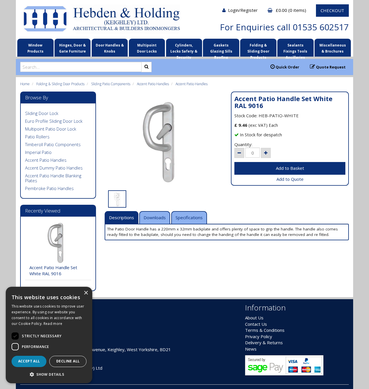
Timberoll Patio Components (53, 144)
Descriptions (121, 217)
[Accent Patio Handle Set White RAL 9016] (164, 142)
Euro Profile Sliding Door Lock (53, 121)
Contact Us (256, 324)
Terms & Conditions (265, 330)
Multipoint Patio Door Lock (50, 129)
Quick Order (287, 67)
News (251, 349)
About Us (254, 318)
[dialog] (49, 335)
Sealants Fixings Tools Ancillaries (295, 49)
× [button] (86, 293)
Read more (53, 323)
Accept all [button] (29, 361)
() (291, 10)
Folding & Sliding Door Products (258, 49)
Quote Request (330, 67)
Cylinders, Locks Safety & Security (183, 49)
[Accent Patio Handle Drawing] (117, 199)
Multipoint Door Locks (147, 48)
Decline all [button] (68, 361)
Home (25, 83)
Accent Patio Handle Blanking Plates (53, 178)
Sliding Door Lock (41, 113)
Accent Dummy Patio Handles (54, 168)
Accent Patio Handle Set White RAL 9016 (53, 270)
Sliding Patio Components (110, 83)
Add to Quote (290, 179)
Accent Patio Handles (153, 83)
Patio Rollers (37, 136)
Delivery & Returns (264, 342)
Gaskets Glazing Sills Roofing (221, 49)
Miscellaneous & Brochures (332, 48)
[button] (49, 374)
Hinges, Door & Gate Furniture (72, 48)
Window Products (35, 48)
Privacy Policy (258, 336)
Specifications (189, 217)
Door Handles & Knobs (110, 48)
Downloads (155, 217)
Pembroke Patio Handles (49, 188)
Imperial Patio (38, 152)
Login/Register (243, 10)
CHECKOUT (332, 10)
